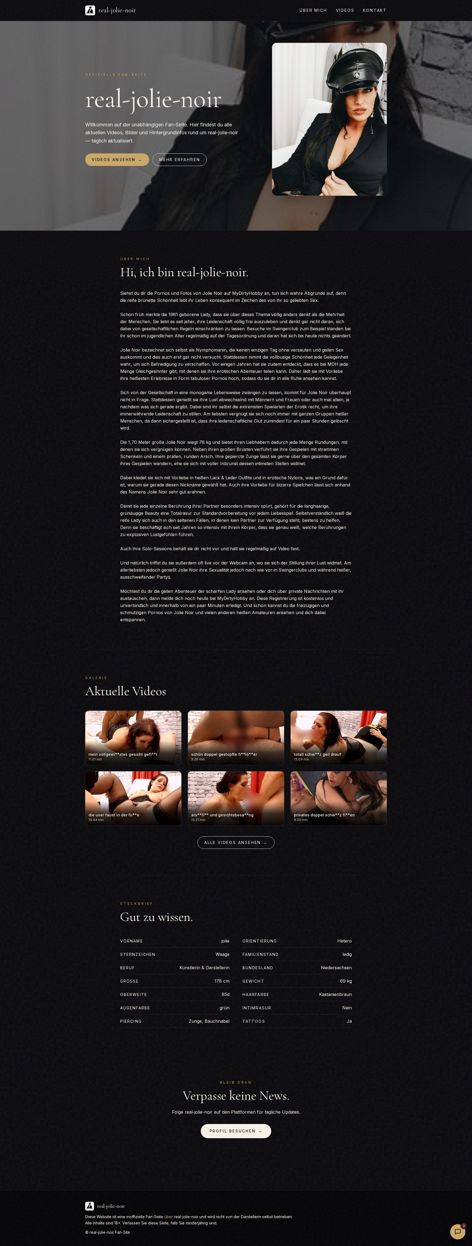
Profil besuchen (236, 1131)
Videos (345, 10)
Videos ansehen (117, 159)
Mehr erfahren (179, 159)
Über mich (313, 10)
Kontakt (375, 10)
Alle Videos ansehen (236, 842)
